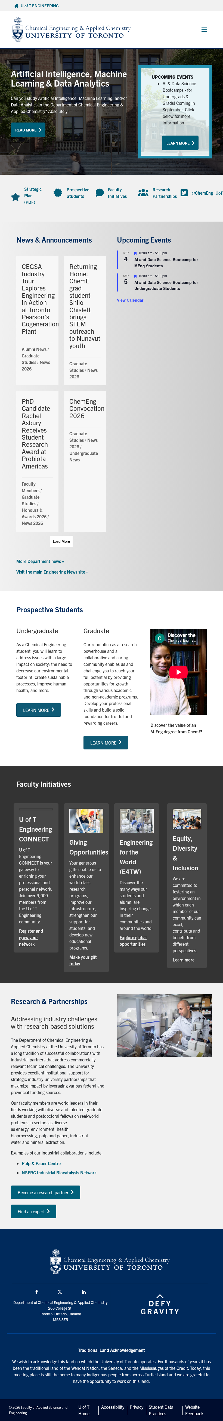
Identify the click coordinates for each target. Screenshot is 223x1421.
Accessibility (112, 1407)
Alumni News (34, 349)
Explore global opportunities (137, 941)
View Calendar (130, 300)
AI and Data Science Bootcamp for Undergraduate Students (166, 285)
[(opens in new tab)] (86, 820)
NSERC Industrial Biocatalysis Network (59, 1172)
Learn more (187, 959)
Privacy (136, 1407)
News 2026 (32, 523)
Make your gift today (86, 960)
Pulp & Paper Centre (41, 1163)
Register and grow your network (36, 937)
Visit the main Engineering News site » (52, 571)
